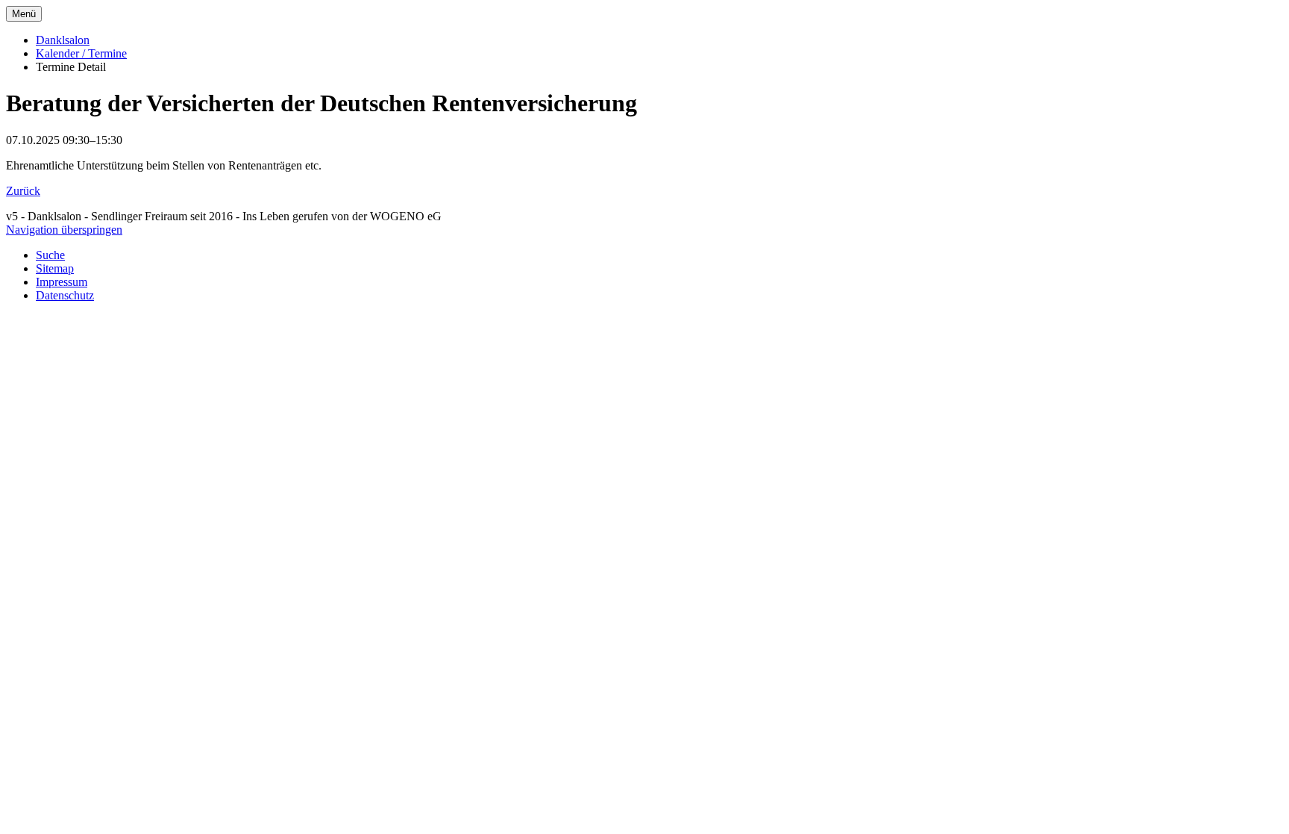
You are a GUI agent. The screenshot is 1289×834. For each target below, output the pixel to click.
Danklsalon (63, 40)
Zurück (23, 190)
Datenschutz (65, 295)
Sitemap (55, 268)
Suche (50, 255)
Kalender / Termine (81, 53)
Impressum (61, 282)
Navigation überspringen (64, 229)
